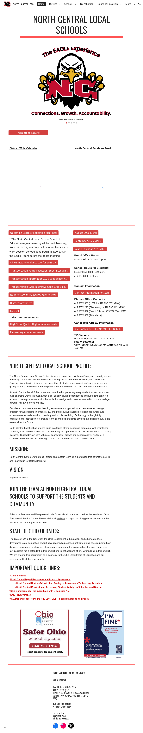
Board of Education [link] (108, 3)
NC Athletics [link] (86, 3)
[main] (71, 26)
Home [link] (41, 3)
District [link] (53, 3)
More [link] (128, 3)
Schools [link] (68, 3)
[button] (139, 4)
